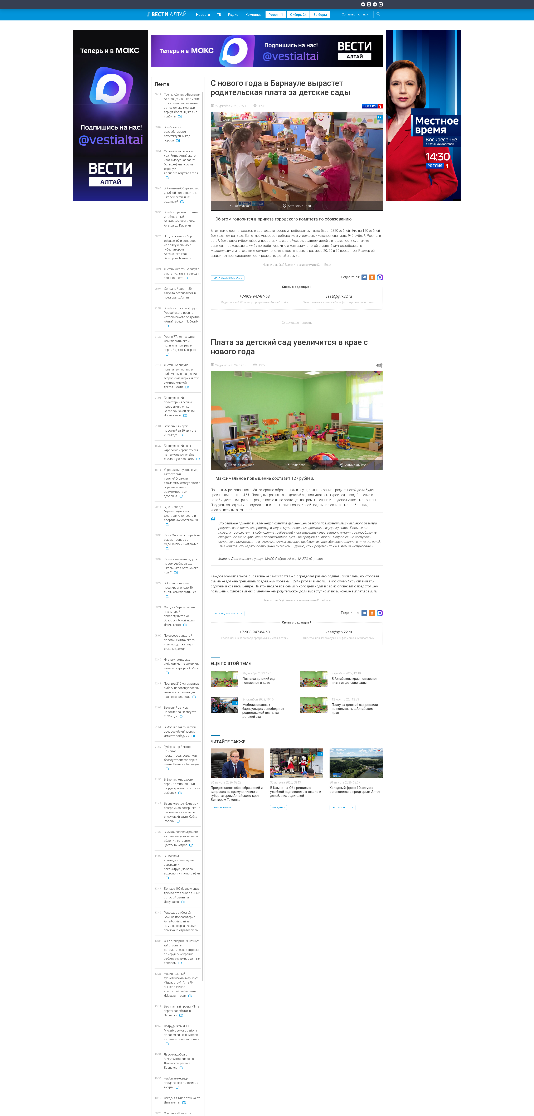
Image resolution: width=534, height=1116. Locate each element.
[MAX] (381, 4)
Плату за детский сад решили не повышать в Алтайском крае (355, 709)
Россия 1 (276, 15)
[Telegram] (375, 4)
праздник (278, 807)
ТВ (219, 15)
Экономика (240, 206)
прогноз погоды (342, 807)
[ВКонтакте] (363, 4)
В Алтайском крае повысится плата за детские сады (354, 681)
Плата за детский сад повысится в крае (258, 681)
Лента (162, 84)
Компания (254, 15)
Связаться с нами (355, 14)
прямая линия (222, 807)
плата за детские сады (228, 278)
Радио (233, 15)
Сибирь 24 (298, 15)
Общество (298, 465)
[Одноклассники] (369, 4)
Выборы (320, 15)
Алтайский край (299, 206)
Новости (203, 15)
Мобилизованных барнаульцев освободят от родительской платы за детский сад (263, 711)
